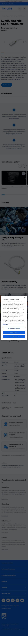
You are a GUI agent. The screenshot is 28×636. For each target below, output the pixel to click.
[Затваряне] (24, 297)
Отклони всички (14, 332)
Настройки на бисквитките (14, 328)
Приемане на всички (14, 336)
